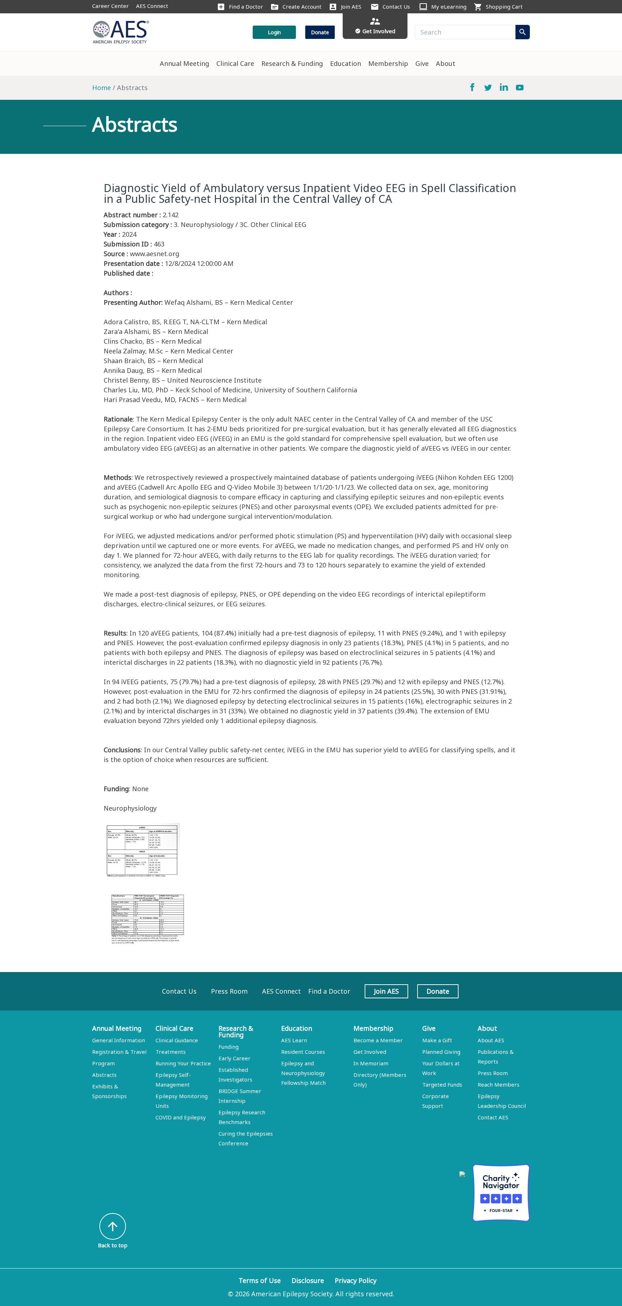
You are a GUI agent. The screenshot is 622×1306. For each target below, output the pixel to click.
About (445, 63)
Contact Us (396, 6)
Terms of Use (260, 1280)
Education (345, 63)
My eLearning (448, 6)
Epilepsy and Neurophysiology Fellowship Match (303, 1073)
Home (101, 87)
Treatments (171, 1051)
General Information (118, 1040)
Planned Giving (441, 1051)
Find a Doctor (246, 6)
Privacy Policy (356, 1280)
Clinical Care (235, 63)
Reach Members (498, 1084)
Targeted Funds (442, 1084)
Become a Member (378, 1040)
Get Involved (369, 1051)
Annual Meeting (184, 63)
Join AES (351, 6)
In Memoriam (370, 1063)
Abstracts (104, 1074)
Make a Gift (437, 1040)
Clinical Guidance (177, 1040)
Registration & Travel (119, 1051)
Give (422, 63)
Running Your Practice (183, 1063)
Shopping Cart (504, 6)
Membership (388, 63)
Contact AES (493, 1117)
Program (103, 1063)
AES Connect (152, 5)
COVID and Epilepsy (181, 1117)
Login (274, 32)
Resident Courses (303, 1051)
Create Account (302, 6)
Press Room (229, 991)
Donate (320, 32)
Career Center (110, 5)
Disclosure (308, 1280)
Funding (228, 1046)
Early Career (234, 1058)
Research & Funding (292, 63)
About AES (491, 1040)
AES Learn (294, 1040)
